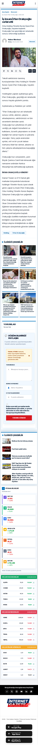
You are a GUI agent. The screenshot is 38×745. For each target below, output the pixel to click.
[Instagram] (17, 691)
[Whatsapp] (31, 691)
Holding (6, 233)
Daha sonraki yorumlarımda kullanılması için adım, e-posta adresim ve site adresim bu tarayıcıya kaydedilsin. (19, 409)
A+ (34, 71)
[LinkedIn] (26, 691)
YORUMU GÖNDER (19, 418)
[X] (12, 691)
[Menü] (3, 3)
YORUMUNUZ (10, 365)
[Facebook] (7, 691)
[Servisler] (35, 3)
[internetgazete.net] (19, 3)
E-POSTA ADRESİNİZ (13, 393)
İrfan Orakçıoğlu (19, 233)
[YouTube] (21, 691)
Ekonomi (14, 12)
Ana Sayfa (5, 12)
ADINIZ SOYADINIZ (12, 383)
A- (30, 71)
